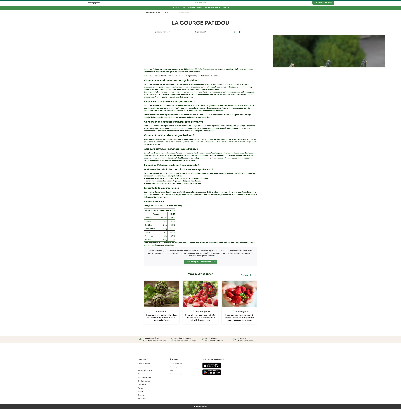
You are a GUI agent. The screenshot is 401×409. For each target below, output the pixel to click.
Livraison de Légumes (145, 367)
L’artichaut (162, 311)
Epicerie (140, 391)
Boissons (141, 395)
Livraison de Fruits (144, 363)
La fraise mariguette (200, 311)
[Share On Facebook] (240, 32)
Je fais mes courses (323, 3)
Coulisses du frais (178, 8)
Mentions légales (200, 406)
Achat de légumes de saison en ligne (200, 262)
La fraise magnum (239, 311)
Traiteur (140, 388)
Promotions (142, 398)
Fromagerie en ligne (144, 377)
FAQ (171, 370)
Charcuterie (142, 384)
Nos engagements (94, 3)
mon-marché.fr (164, 32)
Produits (226, 8)
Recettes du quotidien (212, 8)
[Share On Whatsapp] (235, 32)
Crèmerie (141, 374)
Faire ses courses (176, 374)
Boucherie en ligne (144, 381)
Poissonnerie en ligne (145, 370)
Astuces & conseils (195, 8)
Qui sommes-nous (176, 363)
